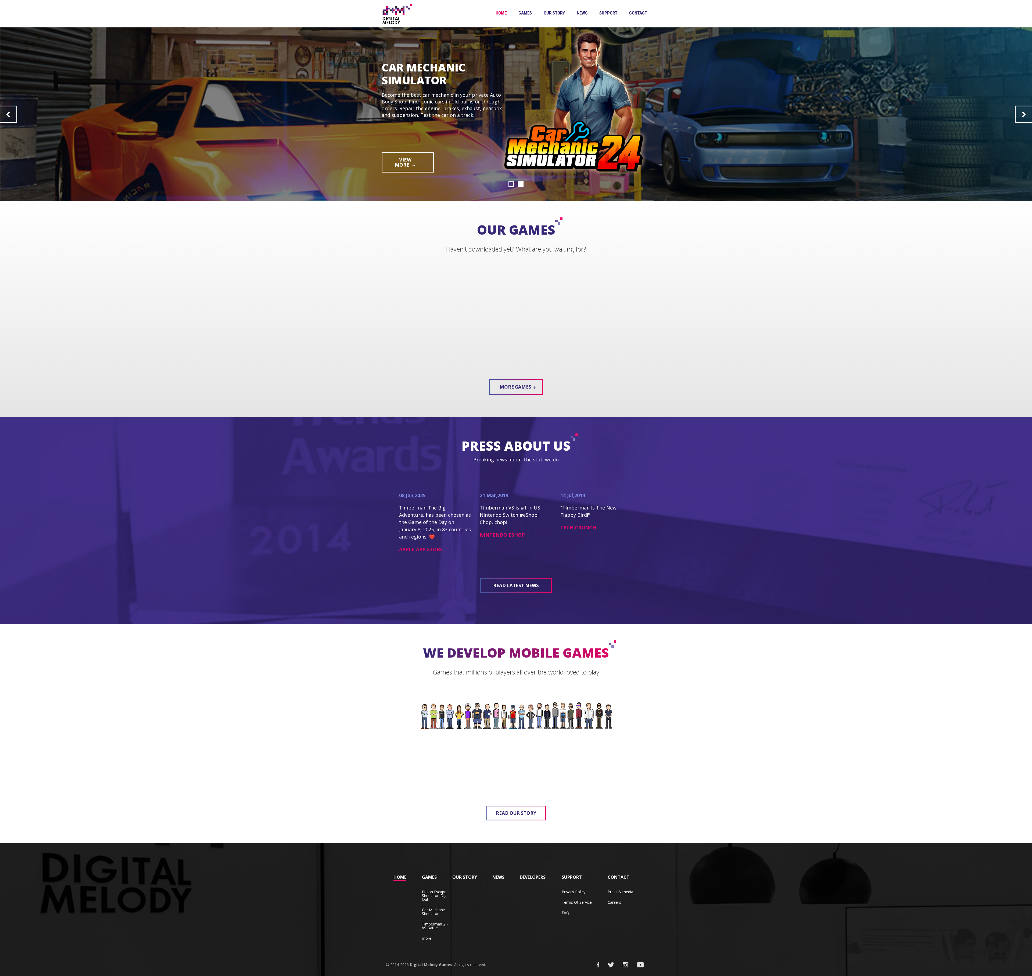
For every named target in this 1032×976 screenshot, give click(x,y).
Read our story (516, 813)
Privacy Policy (573, 891)
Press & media (620, 891)
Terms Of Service (577, 902)
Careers (614, 902)
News (582, 13)
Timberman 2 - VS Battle (435, 925)
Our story (554, 13)
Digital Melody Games (431, 964)
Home (501, 13)
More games (516, 387)
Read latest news (516, 585)
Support (608, 13)
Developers (533, 877)
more (426, 938)
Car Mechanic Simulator (434, 911)
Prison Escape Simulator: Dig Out (434, 895)
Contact (638, 13)
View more (405, 142)
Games (525, 13)
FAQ (565, 912)
